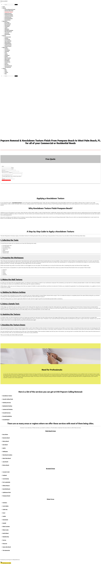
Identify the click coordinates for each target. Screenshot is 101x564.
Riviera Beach (6, 465)
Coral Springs (6, 478)
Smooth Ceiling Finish (8, 399)
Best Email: (4, 170)
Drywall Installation (7, 416)
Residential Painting (7, 406)
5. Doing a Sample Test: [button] (9, 304)
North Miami (6, 533)
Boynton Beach (6, 437)
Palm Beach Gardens (7, 454)
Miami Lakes (6, 529)
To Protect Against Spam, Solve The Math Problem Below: (12, 176)
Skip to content (3, 1)
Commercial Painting (7, 409)
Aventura (5, 502)
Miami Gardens (6, 526)
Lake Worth (5, 461)
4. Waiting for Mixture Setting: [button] (13, 292)
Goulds (4, 516)
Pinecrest (5, 543)
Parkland (5, 475)
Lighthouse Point (7, 492)
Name (3, 166)
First (13, 167)
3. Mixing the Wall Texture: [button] (11, 279)
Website (3, 178)
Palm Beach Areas (50, 431)
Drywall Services (6, 412)
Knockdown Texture (7, 395)
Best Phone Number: (5, 171)
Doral (4, 512)
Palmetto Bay (6, 536)
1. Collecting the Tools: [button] (9, 240)
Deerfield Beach (6, 489)
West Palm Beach (7, 458)
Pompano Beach (6, 495)
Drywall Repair (6, 419)
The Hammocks (6, 550)
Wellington (5, 451)
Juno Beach (5, 444)
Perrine (4, 540)
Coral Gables (5, 506)
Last (12, 168)
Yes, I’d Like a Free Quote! (6, 180)
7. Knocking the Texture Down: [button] (12, 325)
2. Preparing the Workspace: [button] (12, 258)
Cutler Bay (5, 509)
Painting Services (7, 402)
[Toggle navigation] (0, 2)
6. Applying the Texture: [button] (10, 314)
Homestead (5, 519)
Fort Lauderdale (6, 482)
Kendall (4, 523)
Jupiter (4, 448)
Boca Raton (5, 434)
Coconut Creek (6, 471)
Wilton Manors (6, 485)
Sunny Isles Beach (7, 547)
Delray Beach (6, 441)
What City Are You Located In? (7, 172)
